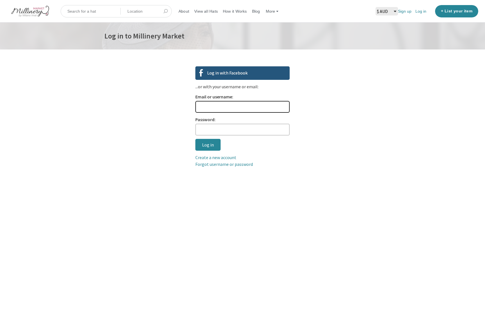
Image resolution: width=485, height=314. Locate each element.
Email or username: (214, 97)
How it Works (235, 11)
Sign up (404, 11)
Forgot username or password (224, 164)
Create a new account (215, 157)
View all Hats (206, 11)
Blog (256, 11)
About (184, 11)
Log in (420, 11)
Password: (205, 119)
